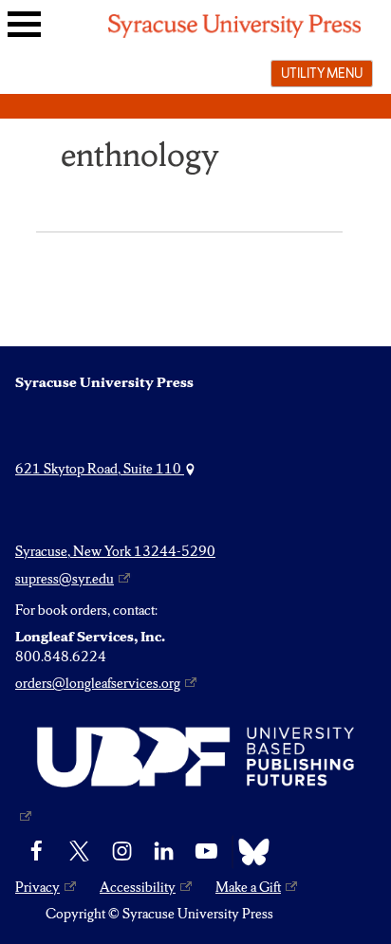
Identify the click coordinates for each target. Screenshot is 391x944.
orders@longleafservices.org (97, 683)
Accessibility (138, 887)
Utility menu (322, 73)
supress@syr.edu (64, 578)
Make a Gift (248, 887)
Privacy (37, 887)
